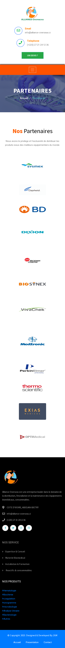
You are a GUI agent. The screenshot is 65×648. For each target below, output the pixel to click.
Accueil (17, 642)
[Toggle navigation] (32, 70)
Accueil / (25, 98)
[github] (29, 528)
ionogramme (9, 602)
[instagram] (21, 528)
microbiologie (10, 606)
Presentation (32, 642)
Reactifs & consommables (18, 570)
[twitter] (13, 528)
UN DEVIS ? (32, 55)
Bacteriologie (9, 614)
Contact (48, 642)
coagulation (9, 598)
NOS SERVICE (10, 542)
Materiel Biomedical (15, 557)
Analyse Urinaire (11, 610)
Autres (6, 619)
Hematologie (9, 590)
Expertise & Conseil (15, 551)
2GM (55, 635)
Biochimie (8, 594)
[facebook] (5, 528)
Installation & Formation (17, 564)
